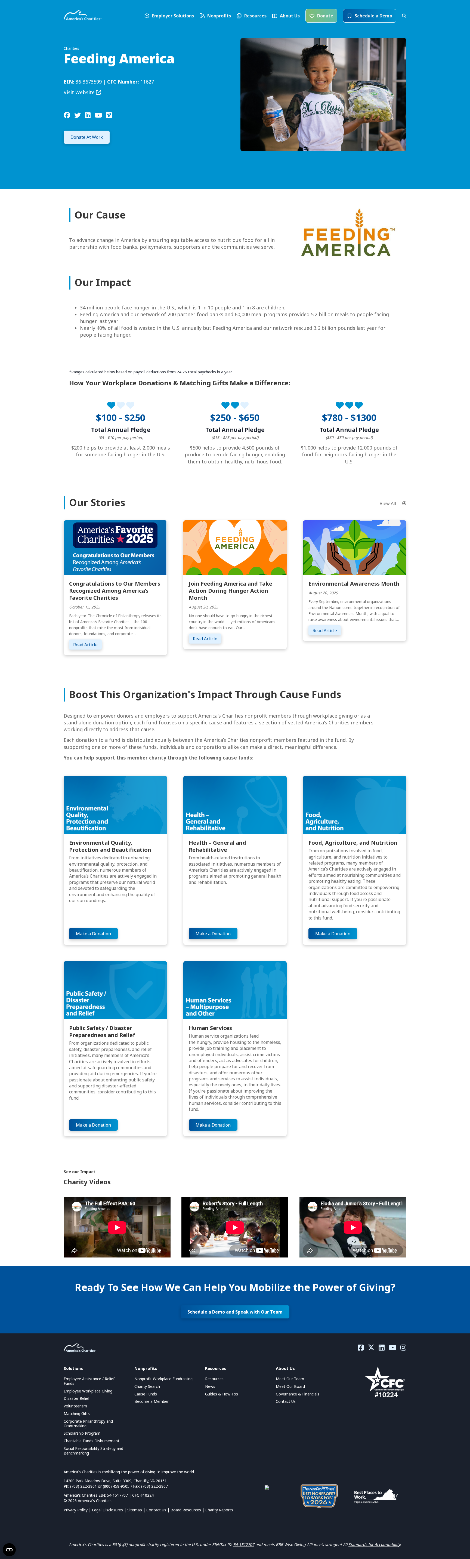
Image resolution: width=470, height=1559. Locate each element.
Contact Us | (158, 1509)
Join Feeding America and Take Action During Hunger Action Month (230, 590)
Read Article (87, 644)
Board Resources (186, 1509)
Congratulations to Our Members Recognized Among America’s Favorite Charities (114, 590)
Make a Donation (93, 934)
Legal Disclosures (107, 1509)
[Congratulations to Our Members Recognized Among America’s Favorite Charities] (115, 547)
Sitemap (134, 1509)
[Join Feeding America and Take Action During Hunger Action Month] (235, 547)
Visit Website (80, 92)
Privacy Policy (76, 1509)
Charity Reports (219, 1509)
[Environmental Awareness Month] (354, 547)
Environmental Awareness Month (354, 583)
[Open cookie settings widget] (9, 1549)
